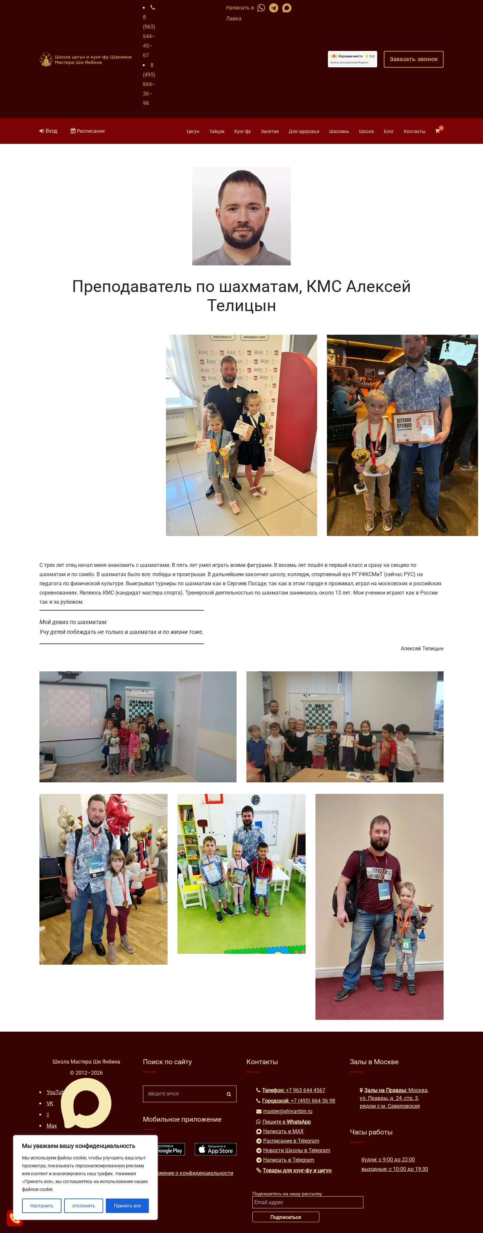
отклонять (83, 1205)
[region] (85, 1177)
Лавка (234, 18)
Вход (52, 131)
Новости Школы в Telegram (296, 1150)
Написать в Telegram (288, 1160)
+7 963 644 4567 (305, 1090)
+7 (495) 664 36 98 (313, 1101)
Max (52, 1126)
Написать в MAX (283, 1131)
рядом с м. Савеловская (390, 1106)
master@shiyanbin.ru (287, 1111)
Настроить (42, 1205)
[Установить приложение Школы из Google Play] (164, 1154)
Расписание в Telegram (291, 1141)
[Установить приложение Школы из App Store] (216, 1154)
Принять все (127, 1205)
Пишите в (287, 1122)
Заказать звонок (414, 59)
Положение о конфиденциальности (190, 1173)
